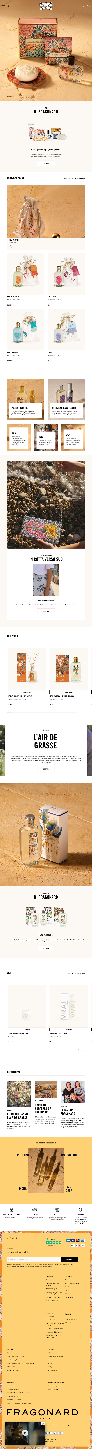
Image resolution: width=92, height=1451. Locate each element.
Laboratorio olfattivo (52, 1320)
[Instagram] (40, 1418)
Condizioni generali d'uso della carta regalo (20, 1363)
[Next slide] (83, 712)
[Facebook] (43, 1418)
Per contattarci (69, 1297)
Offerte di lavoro (70, 1323)
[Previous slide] (78, 712)
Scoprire (23, 1161)
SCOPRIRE (46, 163)
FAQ (47, 1280)
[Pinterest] (46, 1418)
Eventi (67, 1287)
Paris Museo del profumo (54, 1332)
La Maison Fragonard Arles (54, 1328)
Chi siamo (68, 1280)
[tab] (23, 1155)
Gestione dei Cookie (52, 1301)
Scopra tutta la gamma (74, 178)
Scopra (46, 769)
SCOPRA (46, 611)
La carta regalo (50, 1316)
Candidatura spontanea (72, 1319)
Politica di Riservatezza (53, 1297)
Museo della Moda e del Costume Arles (19, 1403)
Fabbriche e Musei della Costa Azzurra (18, 1393)
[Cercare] (8, 6)
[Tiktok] (49, 1418)
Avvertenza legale (51, 1289)
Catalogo (67, 1294)
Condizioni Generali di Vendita (16, 1356)
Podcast (67, 1290)
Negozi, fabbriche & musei (73, 1283)
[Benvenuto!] (46, 6)
